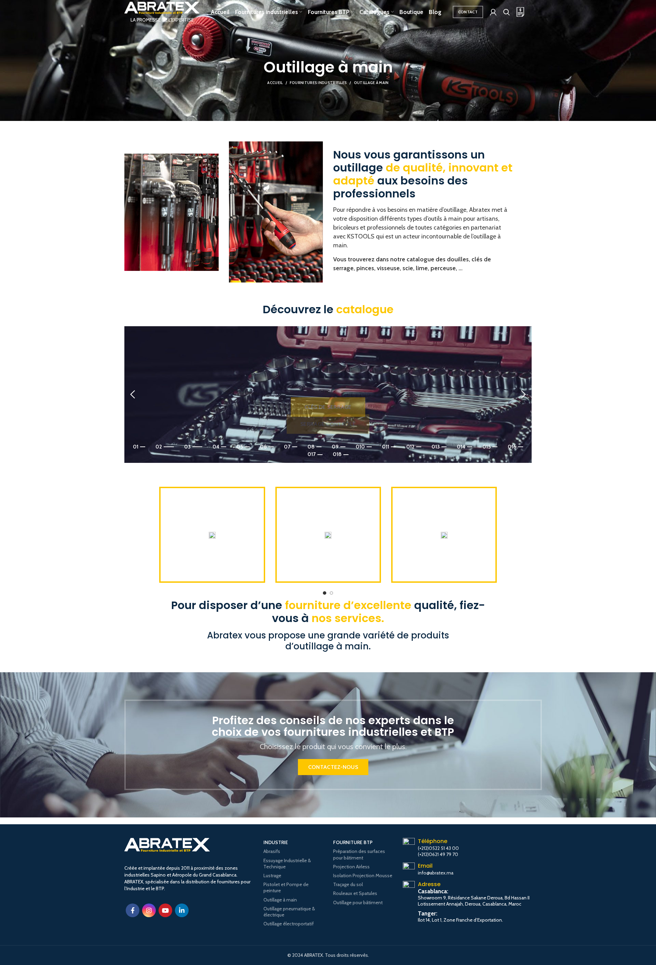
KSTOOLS (360, 236)
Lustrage (272, 875)
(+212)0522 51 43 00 (438, 848)
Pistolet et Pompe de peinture (286, 887)
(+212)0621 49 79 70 (438, 854)
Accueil (275, 82)
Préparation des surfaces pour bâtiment (359, 854)
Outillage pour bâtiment (358, 902)
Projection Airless (351, 867)
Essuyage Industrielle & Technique (287, 863)
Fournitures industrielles (318, 82)
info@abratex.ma (435, 873)
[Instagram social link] (149, 910)
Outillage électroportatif (288, 924)
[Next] (523, 394)
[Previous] (132, 394)
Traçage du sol (348, 884)
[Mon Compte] (493, 12)
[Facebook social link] (132, 910)
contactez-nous (333, 767)
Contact (468, 11)
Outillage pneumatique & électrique (289, 912)
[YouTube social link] (165, 910)
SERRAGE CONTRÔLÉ (328, 393)
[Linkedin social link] (182, 910)
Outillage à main (280, 900)
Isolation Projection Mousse (362, 875)
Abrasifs (271, 851)
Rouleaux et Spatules (355, 893)
